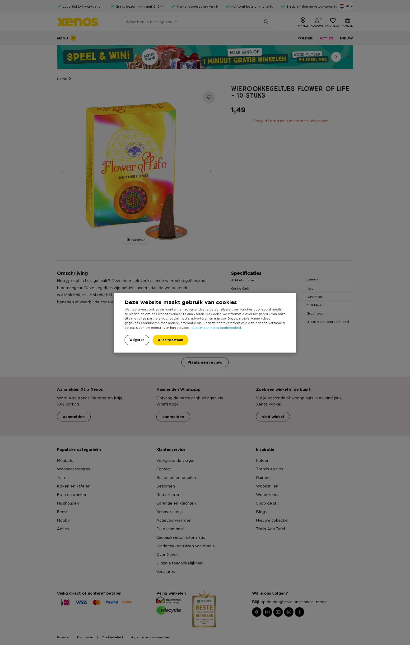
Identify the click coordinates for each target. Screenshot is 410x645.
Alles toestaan (170, 340)
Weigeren (137, 340)
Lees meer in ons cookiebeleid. (216, 327)
